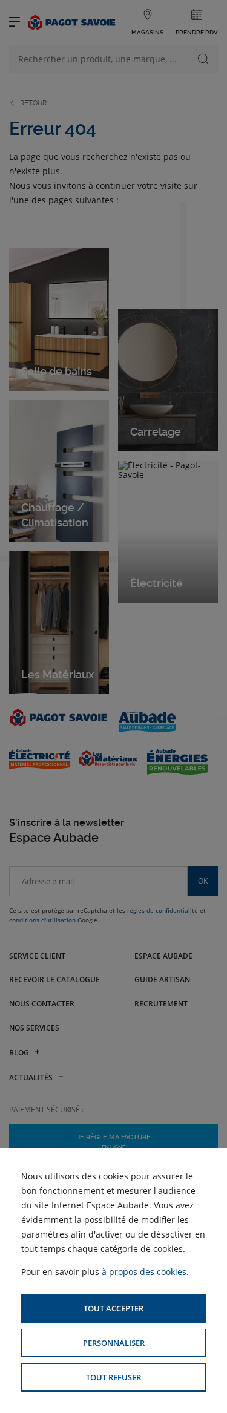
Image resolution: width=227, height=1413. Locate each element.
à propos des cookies (144, 1271)
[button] (113, 1308)
